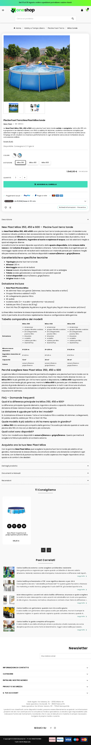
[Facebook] (51, 728)
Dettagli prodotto (9, 466)
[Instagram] (55, 728)
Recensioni (6, 480)
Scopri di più (8, 141)
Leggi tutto (82, 576)
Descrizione (7, 219)
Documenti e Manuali (11, 473)
